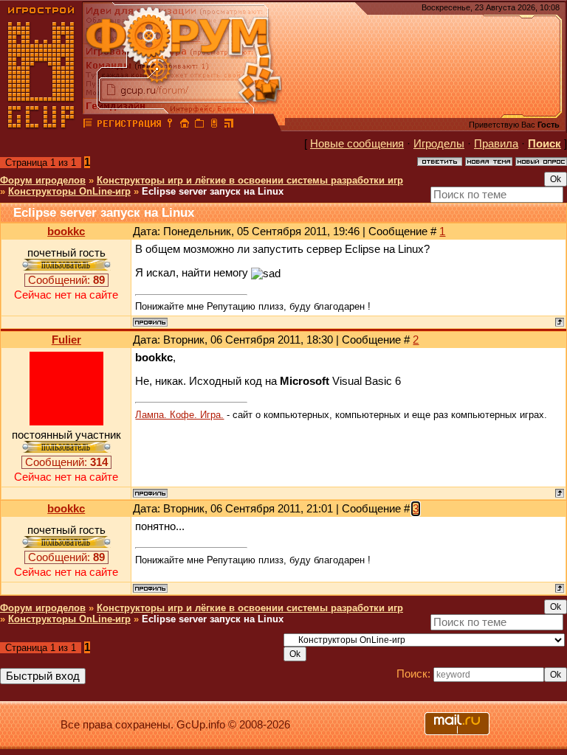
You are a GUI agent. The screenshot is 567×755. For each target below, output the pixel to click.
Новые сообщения (357, 144)
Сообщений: (66, 280)
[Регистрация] (128, 125)
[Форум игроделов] (87, 125)
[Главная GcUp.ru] (41, 125)
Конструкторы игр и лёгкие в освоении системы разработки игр (250, 180)
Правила (496, 144)
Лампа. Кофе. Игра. (179, 414)
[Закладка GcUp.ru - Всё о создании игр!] (199, 125)
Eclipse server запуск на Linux (213, 191)
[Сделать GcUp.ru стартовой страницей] (184, 125)
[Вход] (169, 125)
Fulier (66, 340)
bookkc (66, 231)
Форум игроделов (43, 180)
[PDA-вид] (214, 125)
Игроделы (438, 144)
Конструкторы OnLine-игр (69, 191)
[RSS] (228, 125)
